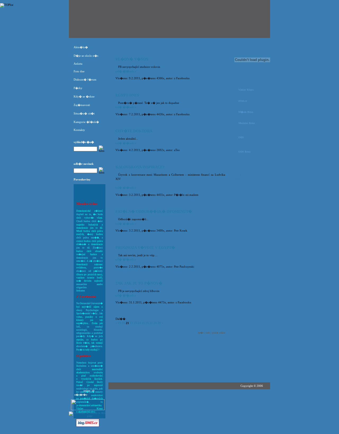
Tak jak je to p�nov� (138, 283)
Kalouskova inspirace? (139, 167)
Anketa (78, 63)
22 (131, 323)
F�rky (78, 88)
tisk (208, 332)
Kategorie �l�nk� (86, 121)
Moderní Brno (246, 123)
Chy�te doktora (133, 131)
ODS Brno (244, 151)
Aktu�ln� (81, 47)
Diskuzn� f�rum (85, 79)
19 (119, 323)
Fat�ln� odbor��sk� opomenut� (153, 212)
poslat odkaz (218, 332)
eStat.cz (242, 100)
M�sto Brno (245, 111)
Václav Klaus (246, 89)
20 (123, 323)
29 (159, 323)
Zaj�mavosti (82, 105)
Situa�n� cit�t (84, 113)
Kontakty (79, 129)
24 (139, 323)
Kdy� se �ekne (84, 96)
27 (151, 323)
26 (147, 323)
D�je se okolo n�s (86, 55)
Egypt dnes (127, 95)
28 (155, 323)
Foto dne (79, 71)
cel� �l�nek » (125, 71)
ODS (241, 137)
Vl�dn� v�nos (131, 59)
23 (135, 323)
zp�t (201, 332)
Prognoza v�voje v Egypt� (145, 248)
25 (143, 323)
